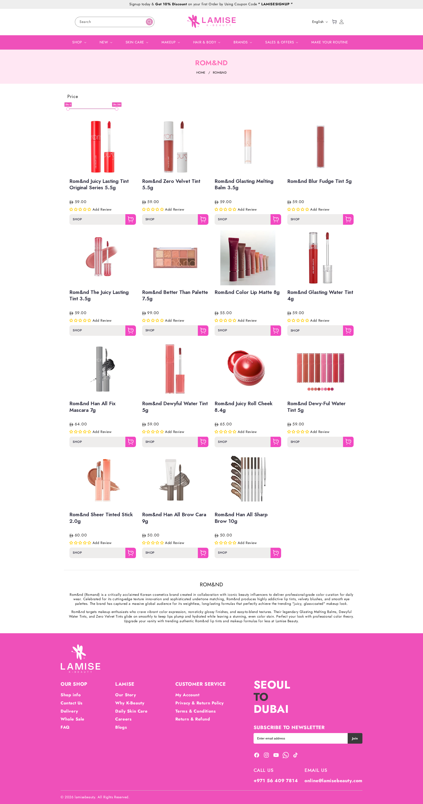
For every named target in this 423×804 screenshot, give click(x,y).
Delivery (69, 711)
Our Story (125, 695)
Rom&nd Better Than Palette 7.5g (175, 295)
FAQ (65, 727)
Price (72, 97)
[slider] (68, 109)
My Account (187, 695)
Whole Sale (72, 719)
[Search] (149, 22)
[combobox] (114, 22)
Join (355, 738)
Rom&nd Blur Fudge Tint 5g (319, 181)
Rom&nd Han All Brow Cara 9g (174, 518)
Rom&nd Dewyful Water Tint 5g (175, 407)
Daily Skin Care (131, 711)
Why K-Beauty (129, 703)
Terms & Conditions (195, 711)
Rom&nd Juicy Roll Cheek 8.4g (244, 407)
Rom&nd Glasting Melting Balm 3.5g (244, 184)
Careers (123, 719)
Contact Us (72, 703)
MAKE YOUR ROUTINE (329, 42)
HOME (201, 72)
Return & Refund (192, 719)
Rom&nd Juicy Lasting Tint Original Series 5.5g (99, 184)
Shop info (71, 695)
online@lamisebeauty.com (333, 780)
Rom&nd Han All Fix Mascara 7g (92, 407)
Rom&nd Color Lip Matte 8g (247, 292)
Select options (102, 166)
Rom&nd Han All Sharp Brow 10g (241, 518)
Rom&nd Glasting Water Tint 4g (320, 295)
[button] (334, 22)
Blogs (121, 727)
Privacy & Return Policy (199, 703)
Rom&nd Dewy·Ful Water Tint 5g (316, 407)
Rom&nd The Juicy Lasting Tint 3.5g (99, 295)
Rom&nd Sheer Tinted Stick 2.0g (101, 518)
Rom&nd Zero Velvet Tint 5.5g (171, 184)
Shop (77, 219)
